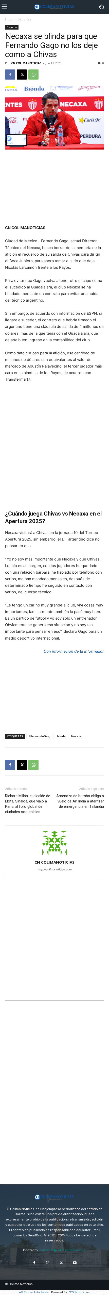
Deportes (24, 19)
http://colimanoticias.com (55, 869)
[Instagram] (48, 1263)
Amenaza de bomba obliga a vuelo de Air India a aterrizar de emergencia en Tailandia (80, 801)
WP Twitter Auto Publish (34, 1292)
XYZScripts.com (79, 1292)
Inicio (9, 19)
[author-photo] (54, 855)
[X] (22, 74)
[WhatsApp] (33, 74)
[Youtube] (75, 1263)
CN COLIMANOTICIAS (26, 63)
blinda (61, 736)
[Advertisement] (54, 187)
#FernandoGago (40, 736)
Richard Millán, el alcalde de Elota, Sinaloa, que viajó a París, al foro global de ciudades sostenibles (27, 804)
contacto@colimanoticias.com (62, 1250)
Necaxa (76, 736)
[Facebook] (10, 74)
